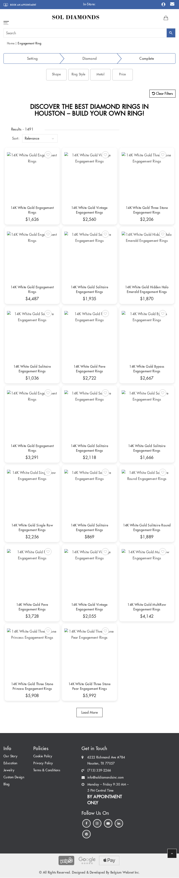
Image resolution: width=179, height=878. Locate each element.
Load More (89, 712)
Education (10, 763)
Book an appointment (23, 5)
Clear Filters (164, 93)
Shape (56, 74)
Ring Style (79, 74)
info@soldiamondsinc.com (105, 777)
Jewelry (9, 770)
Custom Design (13, 777)
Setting (32, 58)
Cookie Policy (42, 756)
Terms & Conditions (46, 770)
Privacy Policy (43, 763)
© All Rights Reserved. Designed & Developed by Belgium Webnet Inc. (89, 872)
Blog (6, 784)
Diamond (90, 58)
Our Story (10, 756)
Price (122, 74)
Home (11, 43)
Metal (100, 74)
